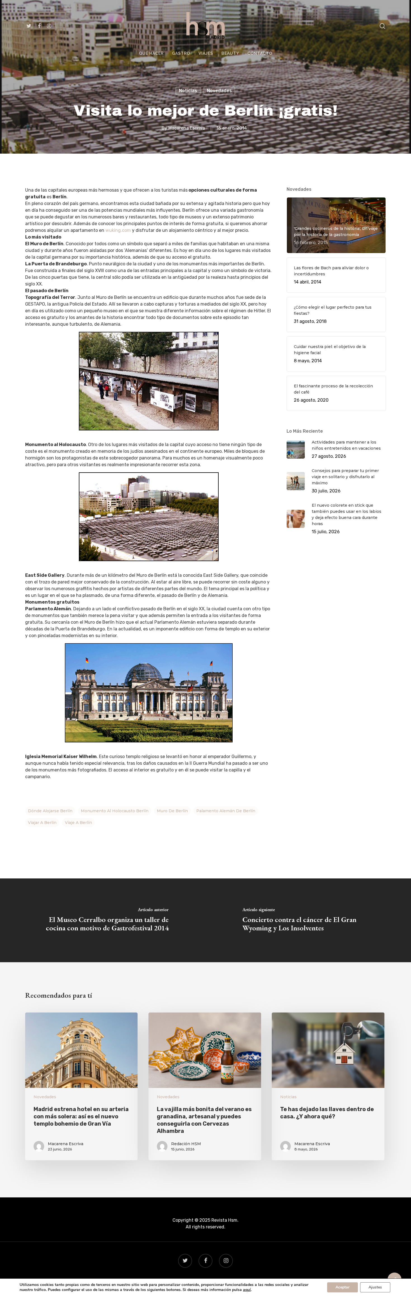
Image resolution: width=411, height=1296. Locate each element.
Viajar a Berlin (42, 822)
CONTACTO (259, 53)
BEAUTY (230, 53)
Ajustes (375, 1287)
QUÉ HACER (151, 53)
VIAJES (206, 53)
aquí (247, 1289)
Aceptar (342, 1287)
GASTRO (181, 53)
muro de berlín (172, 810)
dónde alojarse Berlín (50, 810)
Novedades (219, 90)
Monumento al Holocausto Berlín (114, 810)
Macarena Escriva (186, 128)
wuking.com (118, 230)
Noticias (188, 90)
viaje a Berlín (78, 822)
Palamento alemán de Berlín (225, 810)
